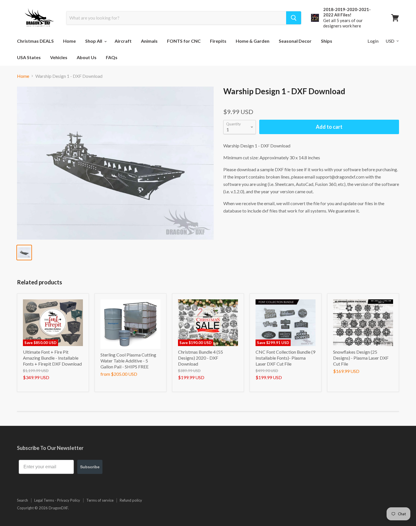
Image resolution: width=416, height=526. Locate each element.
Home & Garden (252, 41)
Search (22, 500)
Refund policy (131, 500)
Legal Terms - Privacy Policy (57, 500)
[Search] (293, 17)
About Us (87, 57)
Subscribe (90, 467)
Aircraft (123, 41)
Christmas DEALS (35, 41)
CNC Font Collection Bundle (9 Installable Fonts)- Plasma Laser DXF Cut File (285, 357)
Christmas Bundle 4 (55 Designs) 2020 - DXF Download (200, 357)
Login (373, 41)
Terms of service (99, 500)
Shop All (94, 41)
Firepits (218, 41)
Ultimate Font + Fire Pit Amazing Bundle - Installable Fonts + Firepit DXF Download (52, 357)
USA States (29, 57)
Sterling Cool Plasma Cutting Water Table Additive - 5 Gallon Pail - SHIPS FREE (128, 360)
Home (69, 41)
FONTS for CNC (184, 41)
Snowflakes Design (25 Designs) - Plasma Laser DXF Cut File (361, 357)
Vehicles (58, 57)
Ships (326, 41)
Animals (149, 41)
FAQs (111, 57)
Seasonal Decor (295, 41)
